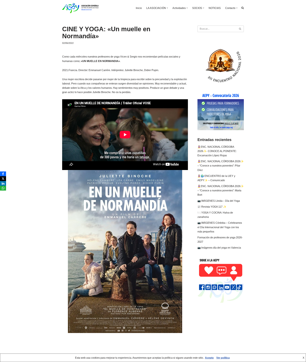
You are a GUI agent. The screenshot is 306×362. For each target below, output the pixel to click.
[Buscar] (240, 28)
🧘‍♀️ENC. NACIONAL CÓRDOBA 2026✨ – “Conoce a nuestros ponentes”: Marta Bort (220, 190)
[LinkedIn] (3, 183)
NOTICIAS (215, 8)
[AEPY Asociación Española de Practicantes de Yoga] (80, 8)
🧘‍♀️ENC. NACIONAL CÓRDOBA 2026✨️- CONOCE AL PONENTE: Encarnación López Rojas (217, 151)
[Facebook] (3, 173)
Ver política (223, 357)
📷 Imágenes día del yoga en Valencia (219, 247)
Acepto (209, 357)
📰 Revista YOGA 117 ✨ (211, 206)
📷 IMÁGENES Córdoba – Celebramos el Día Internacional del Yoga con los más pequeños (219, 227)
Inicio (139, 8)
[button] (167, 8)
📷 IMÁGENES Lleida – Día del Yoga (218, 200)
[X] (3, 178)
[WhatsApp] (3, 188)
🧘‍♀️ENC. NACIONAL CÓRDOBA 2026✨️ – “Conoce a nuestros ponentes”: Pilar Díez (220, 165)
